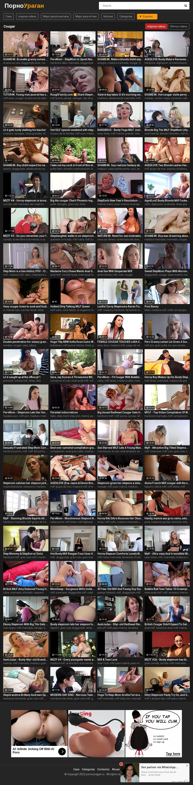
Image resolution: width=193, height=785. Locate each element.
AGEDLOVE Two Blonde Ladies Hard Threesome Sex (167, 165)
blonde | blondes (169, 133)
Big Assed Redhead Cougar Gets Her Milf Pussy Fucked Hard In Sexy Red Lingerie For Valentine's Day (120, 412)
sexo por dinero (106, 239)
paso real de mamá (142, 663)
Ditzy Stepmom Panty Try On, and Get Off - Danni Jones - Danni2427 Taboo (167, 694)
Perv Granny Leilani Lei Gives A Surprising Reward (167, 341)
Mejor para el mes (86, 16)
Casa (9, 16)
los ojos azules (176, 345)
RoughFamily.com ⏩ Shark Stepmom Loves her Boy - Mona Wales (73, 94)
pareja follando (106, 592)
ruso (44, 62)
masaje (101, 486)
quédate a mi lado (61, 239)
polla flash (56, 168)
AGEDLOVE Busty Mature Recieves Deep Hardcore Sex (167, 59)
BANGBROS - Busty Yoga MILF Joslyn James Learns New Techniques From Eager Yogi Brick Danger (120, 129)
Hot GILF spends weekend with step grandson (73, 129)
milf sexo (8, 98)
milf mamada (21, 204)
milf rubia (78, 239)
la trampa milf (183, 310)
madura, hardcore (114, 310)
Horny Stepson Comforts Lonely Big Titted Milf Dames (120, 553)
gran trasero (89, 557)
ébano (47, 627)
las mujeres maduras (42, 204)
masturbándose (12, 486)
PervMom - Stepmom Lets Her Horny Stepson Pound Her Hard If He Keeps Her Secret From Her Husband (25, 412)
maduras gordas (161, 521)
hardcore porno (12, 451)
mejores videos (27, 16)
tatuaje (38, 627)
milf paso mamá (117, 486)
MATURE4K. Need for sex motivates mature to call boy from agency (120, 235)
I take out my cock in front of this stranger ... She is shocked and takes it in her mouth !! (73, 165)
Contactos (103, 769)
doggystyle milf (89, 62)
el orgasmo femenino (90, 310)
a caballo (45, 239)
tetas (41, 310)
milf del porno (36, 451)
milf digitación (86, 521)
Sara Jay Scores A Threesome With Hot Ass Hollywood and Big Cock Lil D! (73, 377)
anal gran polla (74, 451)
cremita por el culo (108, 451)
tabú (27, 274)
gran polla (161, 345)
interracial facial (87, 274)
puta (147, 521)
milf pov (149, 345)
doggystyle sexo (30, 62)
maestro (8, 133)
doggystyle (18, 168)
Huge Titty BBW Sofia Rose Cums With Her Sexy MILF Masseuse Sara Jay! (73, 341)
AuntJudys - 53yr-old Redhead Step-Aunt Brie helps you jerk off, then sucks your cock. (120, 624)
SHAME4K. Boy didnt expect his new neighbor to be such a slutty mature (25, 165)
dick (189, 345)
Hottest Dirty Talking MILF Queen (70, 306)
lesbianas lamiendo (14, 698)
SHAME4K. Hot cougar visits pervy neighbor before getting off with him (167, 94)
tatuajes (19, 133)
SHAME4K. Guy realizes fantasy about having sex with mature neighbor (120, 165)
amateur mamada (139, 627)
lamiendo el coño (132, 557)
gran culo (73, 204)
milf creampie (153, 451)
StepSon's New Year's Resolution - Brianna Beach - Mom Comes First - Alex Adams (120, 200)
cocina (158, 98)
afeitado (27, 592)
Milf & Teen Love (107, 659)
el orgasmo (95, 486)
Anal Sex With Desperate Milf (114, 271)
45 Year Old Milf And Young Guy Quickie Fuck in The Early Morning (120, 588)
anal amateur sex (130, 451)
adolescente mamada (122, 98)
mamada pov (139, 698)
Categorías (125, 16)
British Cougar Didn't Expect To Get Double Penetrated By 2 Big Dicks (167, 624)
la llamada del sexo (128, 239)
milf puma (56, 98)
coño (147, 204)
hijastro (149, 486)
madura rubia (125, 380)
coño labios (69, 310)
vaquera (39, 592)
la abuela (169, 204)
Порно (14, 5)
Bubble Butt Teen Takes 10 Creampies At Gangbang (167, 588)
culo (121, 274)
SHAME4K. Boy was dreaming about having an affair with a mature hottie (167, 235)
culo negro (9, 627)
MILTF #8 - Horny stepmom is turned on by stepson (25, 200)
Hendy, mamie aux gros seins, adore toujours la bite (167, 518)
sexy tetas (103, 133)
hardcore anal (164, 627)
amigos (101, 62)
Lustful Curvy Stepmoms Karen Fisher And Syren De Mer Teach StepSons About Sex (120, 306)
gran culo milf (28, 557)
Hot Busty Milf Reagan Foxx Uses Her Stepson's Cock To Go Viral (73, 553)
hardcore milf (105, 416)
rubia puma (57, 521)
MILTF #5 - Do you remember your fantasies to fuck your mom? (25, 235)
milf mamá (117, 133)
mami (109, 204)
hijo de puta (90, 98)
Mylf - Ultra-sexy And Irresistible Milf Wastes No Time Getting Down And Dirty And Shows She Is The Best (167, 553)
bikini (148, 310)
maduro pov (48, 416)
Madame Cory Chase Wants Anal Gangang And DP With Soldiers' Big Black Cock (73, 271)
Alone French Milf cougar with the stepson (167, 483)
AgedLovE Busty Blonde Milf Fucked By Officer (167, 200)
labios (32, 345)
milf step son (122, 698)
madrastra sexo (40, 274)
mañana (102, 98)
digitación (162, 62)
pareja (67, 98)
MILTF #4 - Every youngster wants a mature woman (73, 659)
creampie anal (92, 451)
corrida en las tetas (61, 698)
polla (53, 204)
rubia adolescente (118, 168)
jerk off (101, 627)
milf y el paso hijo (155, 698)
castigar (77, 98)
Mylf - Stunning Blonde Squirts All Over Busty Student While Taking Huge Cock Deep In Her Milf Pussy (25, 518)
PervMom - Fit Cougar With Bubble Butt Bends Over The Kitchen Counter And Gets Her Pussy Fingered (120, 377)
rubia (100, 380)
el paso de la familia (62, 133)
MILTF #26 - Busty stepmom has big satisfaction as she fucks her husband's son (167, 659)
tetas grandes (33, 133)
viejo (25, 345)
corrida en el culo (60, 380)
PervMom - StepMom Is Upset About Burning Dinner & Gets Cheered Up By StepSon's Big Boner (73, 59)
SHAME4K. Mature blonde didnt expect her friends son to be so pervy (120, 59)
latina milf (160, 486)
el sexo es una (11, 62)
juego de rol (133, 345)
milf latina (173, 486)
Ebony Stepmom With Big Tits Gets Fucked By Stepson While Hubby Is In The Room (25, 624)
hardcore (150, 62)
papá (93, 416)
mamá (101, 204)
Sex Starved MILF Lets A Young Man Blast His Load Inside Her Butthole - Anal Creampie (120, 447)
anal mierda (152, 133)
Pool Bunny (152, 306)
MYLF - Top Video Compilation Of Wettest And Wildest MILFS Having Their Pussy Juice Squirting (167, 412)
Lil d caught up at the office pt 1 (22, 377)
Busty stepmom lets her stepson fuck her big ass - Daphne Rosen (73, 624)
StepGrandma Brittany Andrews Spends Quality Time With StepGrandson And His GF (25, 694)
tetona (80, 345)
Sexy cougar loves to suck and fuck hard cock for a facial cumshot (25, 306)
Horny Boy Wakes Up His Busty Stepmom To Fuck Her (167, 377)
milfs (171, 310)
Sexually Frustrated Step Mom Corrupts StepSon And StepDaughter (25, 447)
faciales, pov (10, 416)
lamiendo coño (134, 310)
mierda (7, 663)
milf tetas (110, 380)
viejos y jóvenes (172, 98)
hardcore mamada (156, 416)
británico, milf (185, 168)
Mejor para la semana (56, 16)
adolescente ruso (36, 168)
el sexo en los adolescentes (41, 98)
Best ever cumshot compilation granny (73, 447)
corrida (7, 204)
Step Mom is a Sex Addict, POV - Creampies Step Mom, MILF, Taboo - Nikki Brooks (25, 271)
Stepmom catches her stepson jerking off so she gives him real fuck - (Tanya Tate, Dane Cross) (25, 483)
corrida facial (69, 274)
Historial (108, 16)
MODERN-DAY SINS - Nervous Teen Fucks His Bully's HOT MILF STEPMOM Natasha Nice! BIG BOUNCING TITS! (73, 694)
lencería (176, 521)
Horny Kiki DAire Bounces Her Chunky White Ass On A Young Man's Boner (120, 518)
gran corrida (152, 663)
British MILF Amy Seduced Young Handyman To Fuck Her (25, 588)
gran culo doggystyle (72, 627)
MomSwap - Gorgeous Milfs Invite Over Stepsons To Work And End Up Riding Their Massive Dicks (73, 588)
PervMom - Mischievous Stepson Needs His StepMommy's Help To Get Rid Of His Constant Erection (73, 518)
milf (138, 98)
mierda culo (13, 310)
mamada (73, 62)
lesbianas (56, 345)
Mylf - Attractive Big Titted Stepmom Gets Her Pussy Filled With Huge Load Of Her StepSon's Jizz (167, 447)
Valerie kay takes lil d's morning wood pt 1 (120, 94)
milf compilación (178, 416)
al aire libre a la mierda (26, 239)
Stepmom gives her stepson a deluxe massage (120, 483)
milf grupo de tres (155, 168)
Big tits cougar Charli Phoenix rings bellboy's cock (73, 200)
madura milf (94, 133)
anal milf (55, 274)
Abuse (116, 769)
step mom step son (68, 416)
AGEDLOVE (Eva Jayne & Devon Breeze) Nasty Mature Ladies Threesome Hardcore (73, 483)
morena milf (45, 557)
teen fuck (103, 663)
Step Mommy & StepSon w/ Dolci (23, 553)
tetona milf (21, 380)
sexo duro (103, 345)
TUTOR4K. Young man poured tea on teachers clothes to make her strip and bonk (25, 94)
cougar (133, 62)
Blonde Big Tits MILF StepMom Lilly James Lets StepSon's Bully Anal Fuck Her (167, 129)
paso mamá (122, 204)
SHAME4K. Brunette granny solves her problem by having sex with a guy (25, 59)
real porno (29, 486)
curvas (132, 416)
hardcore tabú (58, 62)
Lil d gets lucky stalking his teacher (24, 129)
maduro (102, 168)
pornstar (8, 380)
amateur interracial (180, 592)
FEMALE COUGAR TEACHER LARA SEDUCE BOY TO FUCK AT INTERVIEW (120, 341)
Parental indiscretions (64, 412)
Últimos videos (178, 26)
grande (129, 133)
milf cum (80, 133)
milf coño (55, 310)
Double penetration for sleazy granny (25, 341)
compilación (57, 451)
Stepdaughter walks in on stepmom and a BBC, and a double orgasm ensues (73, 235)
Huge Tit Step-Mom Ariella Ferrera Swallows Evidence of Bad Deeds (120, 694)
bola (82, 204)
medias (149, 98)
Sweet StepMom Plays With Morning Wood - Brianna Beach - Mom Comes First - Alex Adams (167, 271)
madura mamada (117, 62)
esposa (171, 168)
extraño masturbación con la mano (84, 168)
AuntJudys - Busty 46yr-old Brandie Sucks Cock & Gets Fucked (25, 659)
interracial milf (80, 380)
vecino (7, 168)
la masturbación (178, 62)
